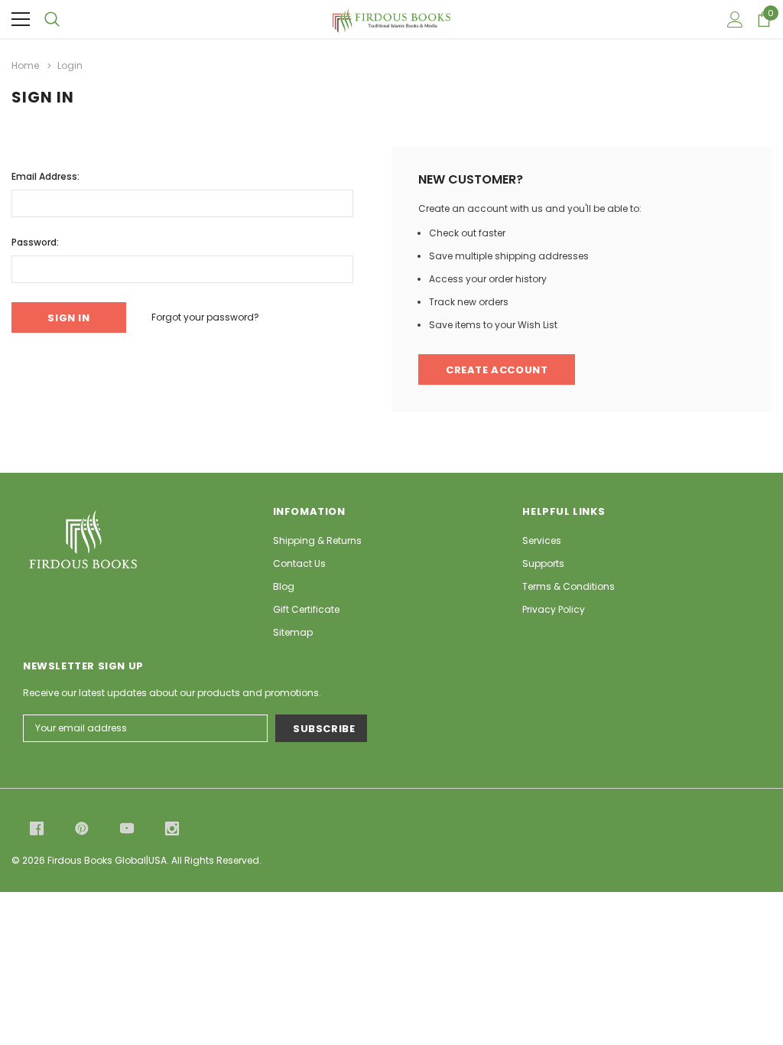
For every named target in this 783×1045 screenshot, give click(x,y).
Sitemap (293, 632)
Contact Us (299, 563)
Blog (283, 586)
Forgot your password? (205, 317)
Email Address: (45, 176)
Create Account (496, 370)
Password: (35, 242)
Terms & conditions (568, 586)
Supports (543, 563)
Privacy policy (553, 609)
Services (541, 540)
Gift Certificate (306, 609)
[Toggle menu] (20, 19)
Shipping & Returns (317, 540)
